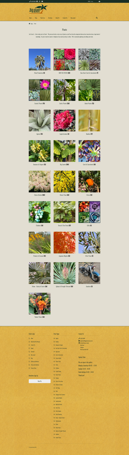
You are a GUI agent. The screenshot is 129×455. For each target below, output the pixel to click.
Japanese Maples (59, 398)
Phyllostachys (58, 421)
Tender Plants (58, 437)
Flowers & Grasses (59, 385)
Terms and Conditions (35, 365)
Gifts (57, 391)
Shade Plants (58, 428)
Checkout (32, 351)
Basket (32, 348)
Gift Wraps (58, 388)
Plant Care (42, 18)
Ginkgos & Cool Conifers (60, 394)
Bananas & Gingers (59, 345)
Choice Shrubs (58, 358)
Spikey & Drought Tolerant (61, 431)
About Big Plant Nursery (35, 342)
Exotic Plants (58, 375)
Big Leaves (58, 351)
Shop (36, 18)
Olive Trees (58, 408)
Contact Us (65, 18)
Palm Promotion (59, 414)
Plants (57, 424)
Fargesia (57, 378)
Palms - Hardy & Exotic (60, 418)
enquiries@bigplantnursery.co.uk (86, 341)
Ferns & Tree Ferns (59, 381)
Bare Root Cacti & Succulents (61, 348)
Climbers (57, 368)
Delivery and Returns (35, 361)
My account (73, 18)
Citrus (57, 365)
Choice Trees (58, 361)
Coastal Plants (58, 371)
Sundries (57, 434)
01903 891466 (33, 1)
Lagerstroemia (58, 401)
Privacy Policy (33, 368)
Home (30, 18)
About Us (57, 18)
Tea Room (50, 18)
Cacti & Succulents (59, 355)
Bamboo (57, 342)
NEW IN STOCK (59, 404)
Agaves (57, 338)
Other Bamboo (58, 411)
